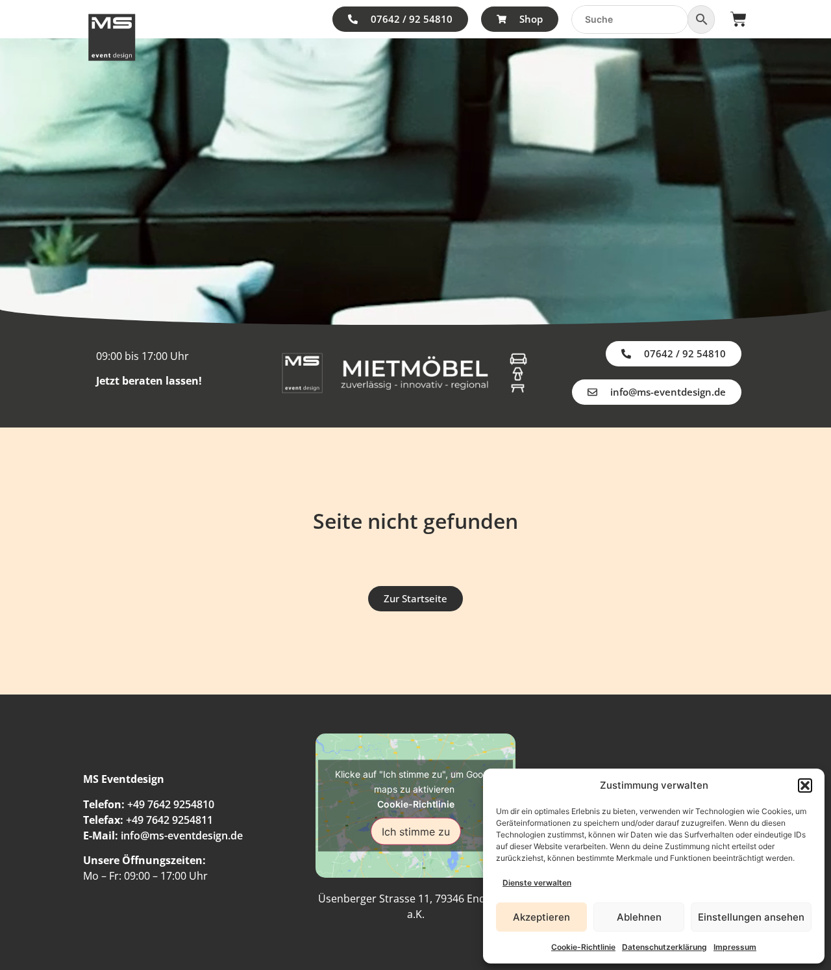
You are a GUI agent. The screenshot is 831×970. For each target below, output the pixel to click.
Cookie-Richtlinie (583, 947)
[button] (805, 785)
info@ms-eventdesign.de (182, 835)
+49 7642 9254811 (169, 820)
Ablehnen (639, 917)
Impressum (734, 947)
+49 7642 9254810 (170, 804)
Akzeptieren (541, 917)
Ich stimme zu (416, 830)
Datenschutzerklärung (664, 947)
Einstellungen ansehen (751, 917)
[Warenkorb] (738, 19)
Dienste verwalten (536, 882)
